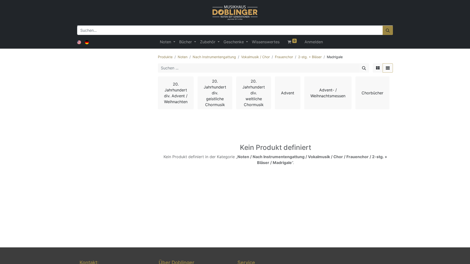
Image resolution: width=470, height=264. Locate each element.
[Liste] (388, 68)
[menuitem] (266, 42)
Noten (183, 57)
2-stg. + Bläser (310, 57)
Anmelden (314, 41)
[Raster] (378, 68)
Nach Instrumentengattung (214, 57)
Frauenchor (284, 57)
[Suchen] (388, 30)
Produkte (165, 57)
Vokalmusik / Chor (255, 57)
